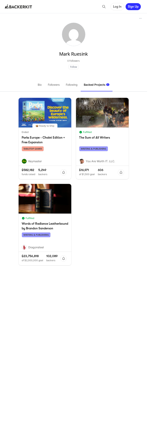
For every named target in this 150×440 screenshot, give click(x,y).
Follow (73, 67)
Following (72, 84)
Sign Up (133, 6)
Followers (54, 84)
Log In (117, 6)
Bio (40, 84)
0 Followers (73, 60)
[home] (18, 7)
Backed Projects (96, 84)
